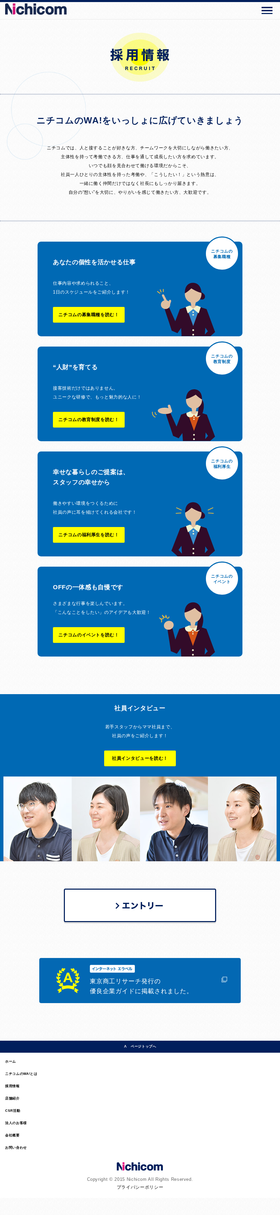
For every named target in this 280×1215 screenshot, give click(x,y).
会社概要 (12, 1135)
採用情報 (12, 1086)
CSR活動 (12, 1110)
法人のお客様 (16, 1123)
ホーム (10, 1061)
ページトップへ (143, 1046)
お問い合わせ (16, 1147)
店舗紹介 (12, 1098)
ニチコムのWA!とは (21, 1074)
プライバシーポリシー (140, 1187)
